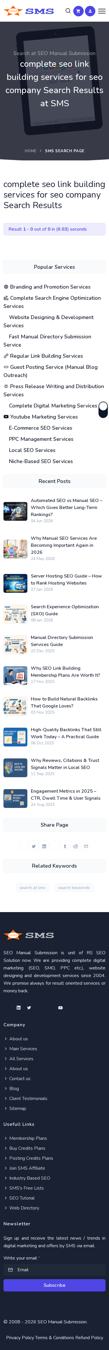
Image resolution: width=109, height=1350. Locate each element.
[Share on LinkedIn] (44, 845)
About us (18, 1039)
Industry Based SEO (29, 1178)
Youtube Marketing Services (43, 416)
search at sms (32, 887)
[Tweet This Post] (33, 845)
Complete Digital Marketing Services (52, 405)
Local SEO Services (32, 450)
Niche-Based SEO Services (40, 461)
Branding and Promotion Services (50, 286)
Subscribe (55, 1285)
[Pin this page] (54, 845)
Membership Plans (27, 1138)
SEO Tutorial (21, 1198)
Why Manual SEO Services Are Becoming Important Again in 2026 (64, 545)
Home (31, 151)
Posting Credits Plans (30, 1158)
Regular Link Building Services (46, 355)
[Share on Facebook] (23, 845)
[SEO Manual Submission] (54, 935)
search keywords (74, 887)
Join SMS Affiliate (26, 1168)
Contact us (19, 1078)
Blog (13, 1088)
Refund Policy (89, 1337)
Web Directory (23, 1208)
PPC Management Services (41, 439)
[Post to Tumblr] (65, 845)
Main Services (22, 1049)
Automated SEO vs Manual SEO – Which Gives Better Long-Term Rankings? (66, 507)
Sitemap (17, 1108)
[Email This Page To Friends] (86, 845)
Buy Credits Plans (26, 1148)
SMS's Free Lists (26, 1188)
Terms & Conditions (54, 1337)
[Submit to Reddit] (75, 845)
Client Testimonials (27, 1098)
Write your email (21, 1258)
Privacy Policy (20, 1337)
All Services (20, 1059)
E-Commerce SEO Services (40, 427)
